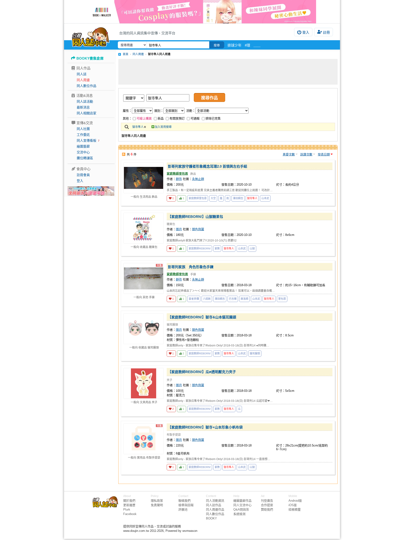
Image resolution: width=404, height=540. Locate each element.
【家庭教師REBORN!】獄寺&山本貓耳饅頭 (202, 317)
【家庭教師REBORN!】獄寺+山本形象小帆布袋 (205, 427)
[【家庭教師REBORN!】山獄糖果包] (143, 228)
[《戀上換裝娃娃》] (202, 11)
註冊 (326, 32)
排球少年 (234, 45)
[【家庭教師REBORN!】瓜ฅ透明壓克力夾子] (143, 383)
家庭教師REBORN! (200, 248)
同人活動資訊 (215, 500)
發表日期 (324, 154)
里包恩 (282, 298)
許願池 (183, 509)
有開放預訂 (177, 118)
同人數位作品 (86, 86)
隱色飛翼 (198, 229)
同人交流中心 (242, 505)
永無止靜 (198, 179)
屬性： (127, 110)
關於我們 (129, 500)
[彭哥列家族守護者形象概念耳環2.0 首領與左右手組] (143, 177)
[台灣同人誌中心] (91, 36)
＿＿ (256, 45)
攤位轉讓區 (85, 158)
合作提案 (267, 505)
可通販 (195, 118)
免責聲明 (157, 505)
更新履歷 (129, 505)
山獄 (252, 248)
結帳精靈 (295, 509)
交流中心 (83, 152)
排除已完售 (213, 118)
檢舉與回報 (186, 505)
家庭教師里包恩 (177, 173)
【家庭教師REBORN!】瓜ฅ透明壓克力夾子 (202, 372)
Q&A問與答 (241, 509)
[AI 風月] (91, 192)
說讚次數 (306, 154)
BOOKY (211, 518)
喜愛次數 (289, 154)
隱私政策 (157, 500)
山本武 (265, 198)
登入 (305, 32)
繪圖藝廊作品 (242, 500)
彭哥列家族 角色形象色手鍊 (190, 267)
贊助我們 (267, 509)
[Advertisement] (228, 71)
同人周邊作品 (215, 509)
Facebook (130, 514)
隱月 (179, 229)
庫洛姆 (244, 298)
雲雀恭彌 (194, 298)
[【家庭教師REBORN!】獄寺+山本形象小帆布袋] (143, 438)
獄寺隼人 (138, 127)
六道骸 (207, 298)
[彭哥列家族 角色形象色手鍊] (143, 278)
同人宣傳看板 (86, 140)
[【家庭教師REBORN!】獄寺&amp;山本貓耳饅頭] (143, 328)
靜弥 (179, 179)
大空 (213, 198)
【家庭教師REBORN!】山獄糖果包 (195, 217)
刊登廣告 (267, 500)
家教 (217, 248)
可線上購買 (144, 118)
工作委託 (83, 135)
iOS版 (293, 505)
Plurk (126, 509)
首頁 (125, 54)
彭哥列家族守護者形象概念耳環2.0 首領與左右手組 (207, 166)
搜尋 (217, 45)
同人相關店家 (86, 113)
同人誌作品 (213, 505)
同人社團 (83, 129)
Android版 (295, 500)
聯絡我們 (184, 500)
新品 (161, 118)
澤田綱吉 (238, 198)
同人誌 (82, 74)
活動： (190, 110)
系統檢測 (239, 514)
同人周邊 (83, 80)
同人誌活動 (85, 101)
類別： (158, 110)
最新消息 (83, 107)
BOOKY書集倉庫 (90, 58)
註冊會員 (83, 175)
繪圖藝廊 (83, 146)
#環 (247, 45)
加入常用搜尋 (163, 127)
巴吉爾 (233, 298)
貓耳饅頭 (255, 353)
